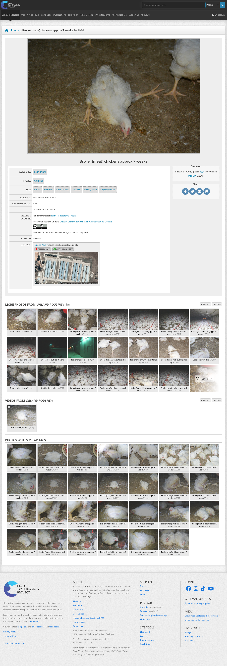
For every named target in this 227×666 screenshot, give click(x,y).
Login (142, 636)
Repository (149, 611)
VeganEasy (190, 640)
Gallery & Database (10, 14)
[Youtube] (211, 588)
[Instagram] (196, 588)
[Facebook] (188, 588)
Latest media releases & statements (201, 616)
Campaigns (46, 14)
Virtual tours (145, 619)
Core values (78, 614)
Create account (147, 640)
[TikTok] (203, 588)
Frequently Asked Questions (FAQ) (88, 618)
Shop (142, 594)
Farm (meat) (40, 171)
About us (77, 601)
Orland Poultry (41, 244)
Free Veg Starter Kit (194, 636)
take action (54, 626)
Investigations (59, 14)
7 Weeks (76, 189)
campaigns (22, 626)
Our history (78, 609)
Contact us (78, 626)
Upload (217, 304)
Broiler (37, 189)
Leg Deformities (107, 189)
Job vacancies (79, 622)
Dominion (151, 607)
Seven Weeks (62, 189)
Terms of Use (9, 636)
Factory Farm (90, 189)
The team (77, 605)
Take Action (73, 14)
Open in (43, 249)
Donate (143, 586)
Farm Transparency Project (63, 215)
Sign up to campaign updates (198, 603)
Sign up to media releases (197, 620)
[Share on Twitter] (192, 191)
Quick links (145, 644)
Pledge (188, 632)
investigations (38, 626)
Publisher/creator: (42, 215)
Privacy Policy (9, 631)
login (202, 171)
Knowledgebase (119, 14)
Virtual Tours (33, 14)
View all (205, 304)
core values (33, 621)
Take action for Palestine (14, 643)
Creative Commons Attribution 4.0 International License (86, 221)
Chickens (38, 180)
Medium (192, 175)
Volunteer (144, 590)
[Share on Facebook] (185, 191)
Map (23, 14)
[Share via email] (199, 191)
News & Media (86, 14)
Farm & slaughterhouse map (153, 615)
